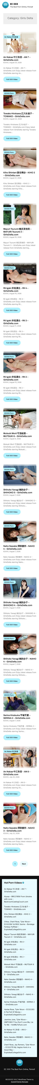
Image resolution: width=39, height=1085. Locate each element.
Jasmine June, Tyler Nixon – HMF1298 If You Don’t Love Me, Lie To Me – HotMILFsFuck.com (18, 1022)
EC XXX (14, 4)
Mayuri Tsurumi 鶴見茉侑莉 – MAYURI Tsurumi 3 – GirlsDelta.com (17, 232)
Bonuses (25, 1082)
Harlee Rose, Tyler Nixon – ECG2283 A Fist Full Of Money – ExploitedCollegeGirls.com (19, 1012)
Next (24, 864)
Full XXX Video (12, 79)
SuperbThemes (16, 1082)
